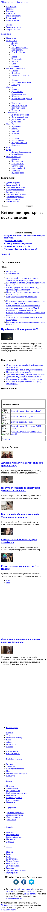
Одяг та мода (17, 166)
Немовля (15, 89)
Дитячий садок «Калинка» (22, 411)
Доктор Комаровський (21, 152)
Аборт (14, 57)
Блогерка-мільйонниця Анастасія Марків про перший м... (20, 515)
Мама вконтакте (13, 16)
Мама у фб (11, 18)
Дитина (9, 87)
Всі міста (6, 439)
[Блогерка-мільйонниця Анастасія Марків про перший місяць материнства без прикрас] (7, 509)
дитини (9, 891)
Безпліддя (15, 85)
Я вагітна (15, 73)
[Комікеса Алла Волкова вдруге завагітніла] (7, 534)
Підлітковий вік (18, 94)
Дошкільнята (17, 91)
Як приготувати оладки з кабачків (21, 297)
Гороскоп (15, 170)
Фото (8, 147)
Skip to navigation (8, 2)
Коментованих (12, 274)
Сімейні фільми (18, 52)
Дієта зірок (16, 122)
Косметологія (17, 50)
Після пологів (30, 894)
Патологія (15, 145)
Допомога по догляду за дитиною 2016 (23, 377)
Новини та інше (13, 156)
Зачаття (14, 71)
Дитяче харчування (20, 115)
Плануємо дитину (19, 47)
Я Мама (14, 43)
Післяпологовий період (21, 82)
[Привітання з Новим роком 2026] (7, 339)
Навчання (15, 110)
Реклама (10, 11)
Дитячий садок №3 (19, 422)
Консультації (17, 161)
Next (8, 583)
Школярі (15, 96)
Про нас (9, 9)
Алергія (14, 129)
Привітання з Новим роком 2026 (19, 329)
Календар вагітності (20, 75)
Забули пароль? (13, 29)
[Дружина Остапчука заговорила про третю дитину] (7, 458)
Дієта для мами (18, 119)
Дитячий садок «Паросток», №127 (26, 426)
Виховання (16, 103)
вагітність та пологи (23, 889)
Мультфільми (17, 154)
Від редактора (17, 173)
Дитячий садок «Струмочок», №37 (26, 431)
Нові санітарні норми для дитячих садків (24, 370)
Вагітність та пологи (15, 68)
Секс (13, 64)
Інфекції (15, 131)
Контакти (10, 13)
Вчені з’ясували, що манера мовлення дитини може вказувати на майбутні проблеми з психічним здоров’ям (23, 308)
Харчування (11, 112)
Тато (13, 45)
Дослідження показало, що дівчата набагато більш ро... (20, 640)
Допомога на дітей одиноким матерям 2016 (25, 374)
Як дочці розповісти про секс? (18, 243)
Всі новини (11, 6)
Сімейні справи (12, 728)
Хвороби (10, 124)
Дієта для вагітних (19, 117)
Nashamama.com (8, 905)
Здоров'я (15, 66)
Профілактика (17, 140)
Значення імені (18, 168)
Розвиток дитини (19, 105)
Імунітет (15, 138)
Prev (8, 580)
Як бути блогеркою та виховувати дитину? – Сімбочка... (20, 489)
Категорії (5, 254)
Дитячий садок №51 (19, 416)
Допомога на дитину (15, 187)
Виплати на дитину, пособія (17, 246)
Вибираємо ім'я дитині (21, 98)
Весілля (14, 61)
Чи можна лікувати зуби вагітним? (20, 249)
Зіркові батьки (17, 163)
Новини (15, 159)
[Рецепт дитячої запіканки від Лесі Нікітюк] (7, 561)
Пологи (14, 80)
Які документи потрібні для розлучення (24, 379)
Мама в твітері (12, 20)
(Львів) (38, 411)
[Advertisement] (23, 611)
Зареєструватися (13, 27)
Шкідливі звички (19, 143)
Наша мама (6, 34)
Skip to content (23, 2)
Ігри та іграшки (18, 108)
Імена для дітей (13, 185)
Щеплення (16, 126)
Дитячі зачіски (12, 201)
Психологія (16, 59)
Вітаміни (15, 133)
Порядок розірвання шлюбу (18, 372)
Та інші (9, 847)
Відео (8, 149)
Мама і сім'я (11, 40)
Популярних (11, 271)
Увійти (9, 25)
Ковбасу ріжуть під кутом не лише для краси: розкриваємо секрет (23, 288)
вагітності (29, 891)
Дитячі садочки (13, 183)
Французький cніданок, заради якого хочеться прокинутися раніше (22, 279)
